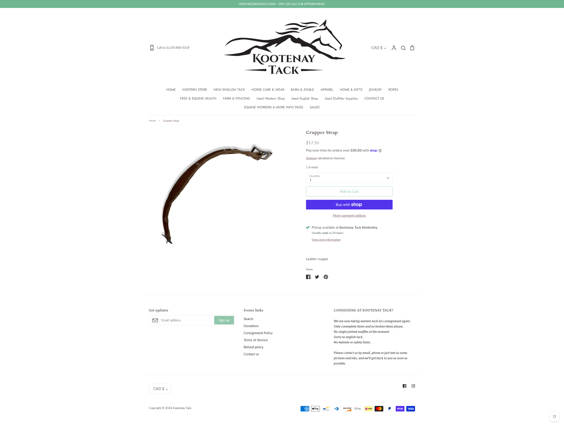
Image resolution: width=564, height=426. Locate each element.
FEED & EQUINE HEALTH (198, 98)
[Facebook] (404, 386)
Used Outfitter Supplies (341, 98)
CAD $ (376, 47)
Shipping (311, 158)
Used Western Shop (271, 98)
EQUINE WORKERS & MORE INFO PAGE (273, 107)
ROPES (393, 89)
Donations (251, 326)
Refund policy (253, 347)
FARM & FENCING (236, 98)
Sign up (224, 320)
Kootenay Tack (182, 408)
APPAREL (327, 89)
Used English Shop (304, 98)
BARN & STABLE (302, 89)
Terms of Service (256, 340)
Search (248, 319)
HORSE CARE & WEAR (267, 89)
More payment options (349, 215)
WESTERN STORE (194, 89)
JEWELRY (375, 89)
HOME (171, 89)
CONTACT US (374, 98)
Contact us (251, 354)
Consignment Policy (258, 333)
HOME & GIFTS (351, 89)
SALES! (315, 107)
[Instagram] (413, 386)
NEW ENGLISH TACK (229, 89)
